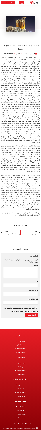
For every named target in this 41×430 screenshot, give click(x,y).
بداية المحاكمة (8, 2)
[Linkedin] (22, 423)
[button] (21, 2)
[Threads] (18, 423)
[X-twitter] (15, 423)
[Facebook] (26, 423)
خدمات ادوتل (21, 341)
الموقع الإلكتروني (33, 299)
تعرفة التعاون (20, 345)
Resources (21, 352)
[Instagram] (30, 423)
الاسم (36, 281)
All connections (21, 348)
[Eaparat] (11, 423)
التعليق (35, 265)
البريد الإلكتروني (33, 290)
